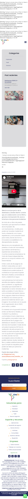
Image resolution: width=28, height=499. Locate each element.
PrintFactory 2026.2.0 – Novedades (11, 81)
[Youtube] (9, 456)
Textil (7, 62)
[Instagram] (19, 456)
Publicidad (9, 59)
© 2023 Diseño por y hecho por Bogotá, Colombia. (14, 493)
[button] (13, 365)
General (8, 65)
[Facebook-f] (15, 456)
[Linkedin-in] (12, 456)
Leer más (7, 87)
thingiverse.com (9, 354)
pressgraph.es (12, 360)
